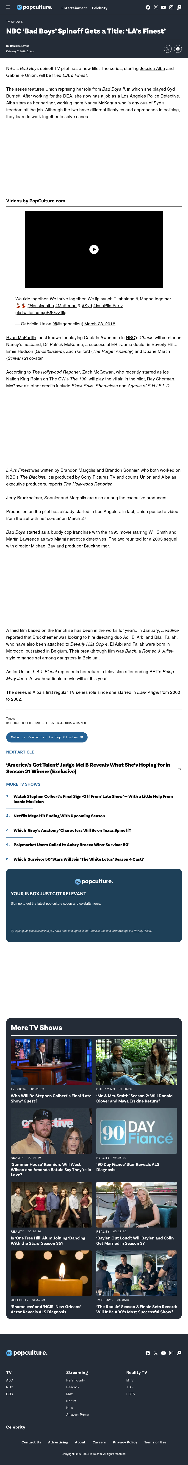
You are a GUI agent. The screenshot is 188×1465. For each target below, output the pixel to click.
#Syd (87, 305)
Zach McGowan (98, 371)
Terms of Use (97, 930)
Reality (17, 1157)
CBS (9, 1394)
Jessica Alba (152, 68)
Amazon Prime (77, 1414)
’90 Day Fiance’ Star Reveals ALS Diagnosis (127, 1166)
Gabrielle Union (21, 75)
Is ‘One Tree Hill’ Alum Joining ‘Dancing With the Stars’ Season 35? (48, 1240)
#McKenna (66, 305)
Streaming (105, 1089)
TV (9, 1372)
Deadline (170, 630)
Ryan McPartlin (21, 337)
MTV (129, 1380)
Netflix (71, 1400)
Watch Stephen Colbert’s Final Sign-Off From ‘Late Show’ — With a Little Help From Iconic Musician (93, 799)
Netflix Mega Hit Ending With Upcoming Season (59, 815)
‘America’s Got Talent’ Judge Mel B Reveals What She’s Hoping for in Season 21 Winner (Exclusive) (88, 767)
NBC (130, 337)
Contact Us (31, 1442)
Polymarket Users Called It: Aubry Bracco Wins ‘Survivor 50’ (72, 844)
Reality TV (136, 1372)
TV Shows (14, 21)
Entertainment (74, 8)
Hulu (69, 1407)
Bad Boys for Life (19, 723)
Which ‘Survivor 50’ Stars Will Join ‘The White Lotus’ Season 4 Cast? (79, 859)
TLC (129, 1387)
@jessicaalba (41, 305)
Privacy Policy (142, 930)
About (80, 1442)
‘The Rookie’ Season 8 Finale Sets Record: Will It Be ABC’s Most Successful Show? (136, 1309)
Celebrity (100, 8)
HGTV (130, 1394)
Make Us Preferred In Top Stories (45, 737)
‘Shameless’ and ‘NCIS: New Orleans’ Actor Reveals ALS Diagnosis (46, 1309)
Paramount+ (75, 1380)
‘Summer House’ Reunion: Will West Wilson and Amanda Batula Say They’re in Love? (51, 1169)
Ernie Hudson (19, 351)
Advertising (58, 1442)
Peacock (72, 1387)
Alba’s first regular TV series (60, 692)
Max (69, 1394)
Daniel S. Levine (19, 45)
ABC (9, 1380)
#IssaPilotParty (108, 305)
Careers (99, 1442)
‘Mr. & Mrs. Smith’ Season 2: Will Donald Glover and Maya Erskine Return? (134, 1098)
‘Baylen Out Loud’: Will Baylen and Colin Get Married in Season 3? (135, 1240)
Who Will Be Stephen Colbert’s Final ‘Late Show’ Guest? (51, 1098)
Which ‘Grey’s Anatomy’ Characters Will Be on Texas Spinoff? (72, 830)
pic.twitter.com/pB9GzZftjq (40, 312)
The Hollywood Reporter (87, 484)
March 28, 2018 (99, 323)
